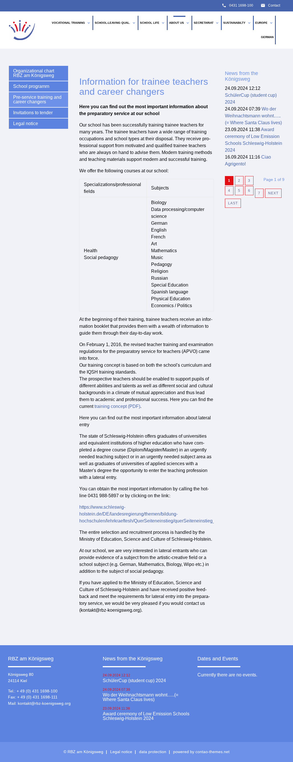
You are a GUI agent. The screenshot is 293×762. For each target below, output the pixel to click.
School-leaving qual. (115, 23)
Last (233, 203)
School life (152, 23)
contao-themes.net (212, 751)
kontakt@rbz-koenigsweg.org (44, 703)
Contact (274, 5)
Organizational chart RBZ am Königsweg (33, 73)
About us (179, 23)
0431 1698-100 (241, 5)
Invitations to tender (33, 112)
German (267, 37)
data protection (152, 751)
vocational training (71, 23)
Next (273, 193)
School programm (31, 86)
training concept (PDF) (117, 406)
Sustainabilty (237, 23)
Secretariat (206, 23)
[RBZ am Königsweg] (22, 30)
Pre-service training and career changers (37, 99)
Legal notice (25, 123)
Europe (264, 23)
